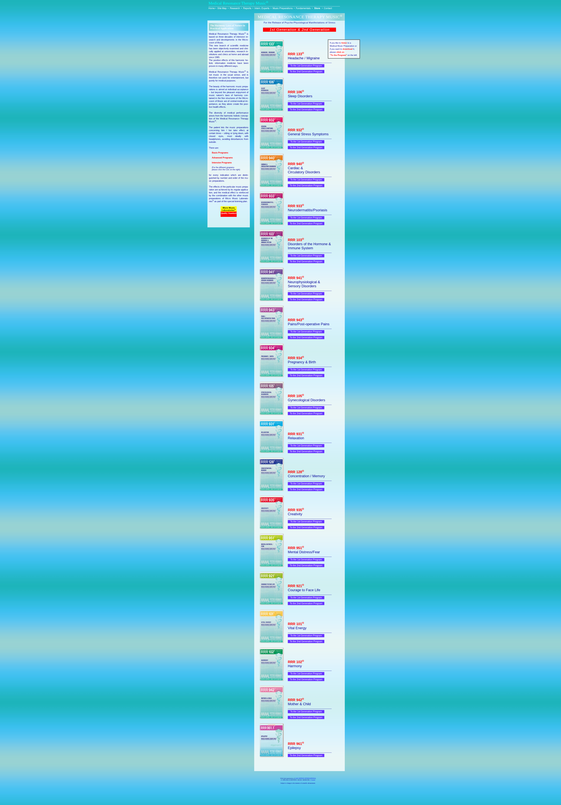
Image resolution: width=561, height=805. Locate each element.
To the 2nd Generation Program (306, 71)
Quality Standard (229, 213)
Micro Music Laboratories (229, 209)
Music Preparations (283, 8)
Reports (247, 8)
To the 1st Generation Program (306, 65)
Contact (328, 8)
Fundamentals (303, 8)
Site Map (222, 8)
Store (317, 8)
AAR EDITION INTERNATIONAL (305, 778)
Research (235, 8)
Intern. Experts (261, 8)
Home (211, 8)
